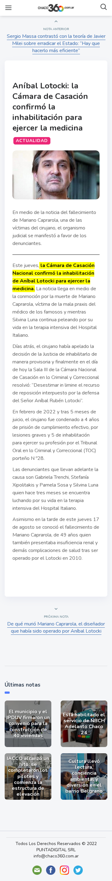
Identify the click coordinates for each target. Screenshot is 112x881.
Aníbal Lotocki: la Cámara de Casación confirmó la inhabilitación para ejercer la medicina (50, 106)
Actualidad (32, 141)
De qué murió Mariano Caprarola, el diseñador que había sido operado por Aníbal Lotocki (56, 627)
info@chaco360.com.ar (56, 856)
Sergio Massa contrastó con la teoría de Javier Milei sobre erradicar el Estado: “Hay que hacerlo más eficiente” (56, 43)
